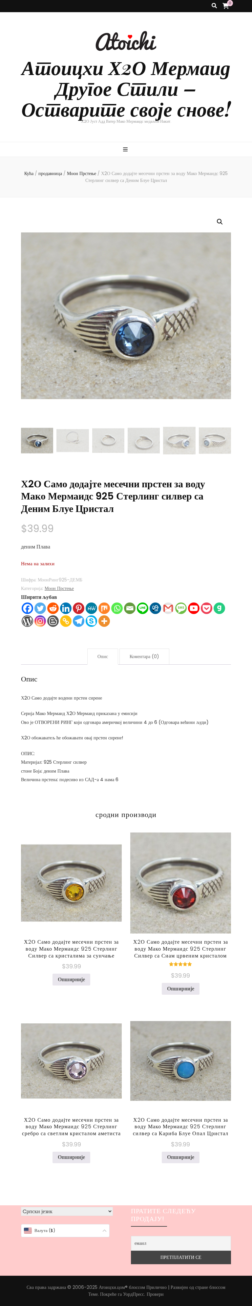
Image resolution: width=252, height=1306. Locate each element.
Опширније (71, 979)
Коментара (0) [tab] (144, 656)
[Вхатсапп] (117, 608)
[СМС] (181, 608)
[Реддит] (53, 608)
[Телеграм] (78, 621)
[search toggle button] (214, 6)
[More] (104, 621)
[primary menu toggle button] (126, 149)
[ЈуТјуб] (194, 608)
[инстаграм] (40, 621)
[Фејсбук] (27, 608)
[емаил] (130, 608)
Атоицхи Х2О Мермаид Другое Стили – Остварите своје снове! (126, 87)
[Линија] (142, 608)
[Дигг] (155, 608)
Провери (155, 1294)
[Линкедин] (66, 608)
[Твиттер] (40, 608)
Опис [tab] (102, 656)
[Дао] (219, 608)
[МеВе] (91, 608)
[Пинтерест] (78, 608)
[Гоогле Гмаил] (168, 608)
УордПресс (133, 1294)
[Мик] (104, 608)
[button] (220, 222)
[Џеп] (206, 608)
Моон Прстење (59, 588)
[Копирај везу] (66, 621)
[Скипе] (91, 621)
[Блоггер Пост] (53, 621)
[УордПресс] (27, 621)
